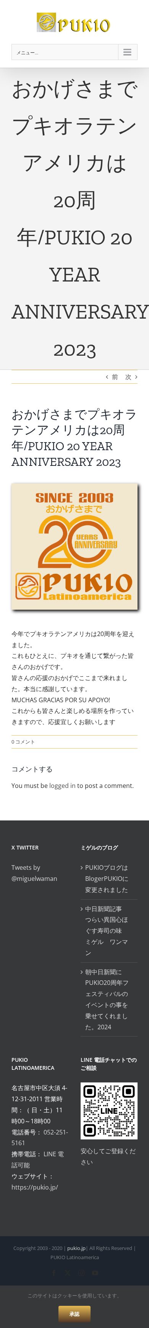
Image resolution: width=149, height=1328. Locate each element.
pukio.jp (76, 1248)
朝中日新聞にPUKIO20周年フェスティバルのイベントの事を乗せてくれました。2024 (107, 999)
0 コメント (23, 741)
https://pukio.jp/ (34, 1187)
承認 (74, 1313)
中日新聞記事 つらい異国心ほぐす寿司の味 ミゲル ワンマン (106, 931)
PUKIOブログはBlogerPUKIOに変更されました (106, 878)
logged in (62, 785)
